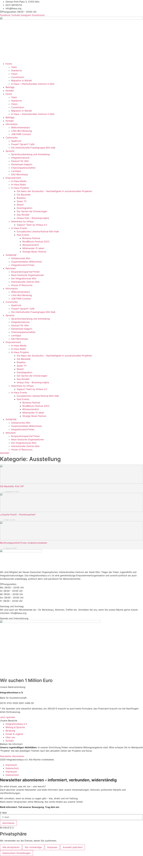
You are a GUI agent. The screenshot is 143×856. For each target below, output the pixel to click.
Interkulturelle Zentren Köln (25, 281)
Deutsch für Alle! (20, 161)
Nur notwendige (33, 847)
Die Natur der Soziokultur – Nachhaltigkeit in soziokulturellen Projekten (54, 191)
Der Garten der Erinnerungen (32, 211)
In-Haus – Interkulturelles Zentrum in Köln (32, 83)
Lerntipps (16, 171)
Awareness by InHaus (22, 221)
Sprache (10, 151)
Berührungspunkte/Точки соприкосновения (23, 542)
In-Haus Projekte (20, 187)
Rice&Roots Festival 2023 (35, 241)
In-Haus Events (19, 228)
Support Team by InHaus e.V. (32, 224)
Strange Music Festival (34, 251)
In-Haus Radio (18, 184)
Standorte (16, 70)
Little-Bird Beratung (21, 130)
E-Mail (3, 813)
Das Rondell (23, 214)
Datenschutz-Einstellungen (16, 853)
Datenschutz (12, 768)
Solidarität (11, 255)
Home (9, 63)
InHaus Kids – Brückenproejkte (33, 218)
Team (14, 67)
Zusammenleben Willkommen (26, 261)
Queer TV (22, 201)
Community (12, 137)
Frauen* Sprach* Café (22, 144)
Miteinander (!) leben (33, 248)
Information (12, 124)
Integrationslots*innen (22, 265)
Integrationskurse (20, 157)
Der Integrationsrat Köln (23, 278)
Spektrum (16, 140)
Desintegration (24, 208)
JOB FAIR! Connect (21, 134)
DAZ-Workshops (19, 174)
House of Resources (21, 285)
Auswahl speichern (73, 847)
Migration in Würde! (21, 80)
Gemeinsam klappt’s (21, 164)
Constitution (17, 77)
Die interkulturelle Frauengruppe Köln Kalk (33, 147)
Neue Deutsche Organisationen (27, 275)
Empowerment (13, 177)
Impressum (11, 764)
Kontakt (10, 90)
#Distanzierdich (30, 244)
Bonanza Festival (31, 238)
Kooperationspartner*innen (25, 271)
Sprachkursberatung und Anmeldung (30, 154)
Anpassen (52, 847)
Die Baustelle (23, 194)
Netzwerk (11, 268)
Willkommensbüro (20, 127)
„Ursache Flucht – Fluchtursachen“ (18, 514)
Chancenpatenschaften (23, 167)
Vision (14, 73)
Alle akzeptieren (10, 847)
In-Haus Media (18, 181)
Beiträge (10, 87)
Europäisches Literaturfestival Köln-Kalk (38, 231)
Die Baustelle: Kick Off (12, 486)
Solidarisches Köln (20, 258)
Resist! (20, 204)
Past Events (23, 234)
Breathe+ (21, 198)
